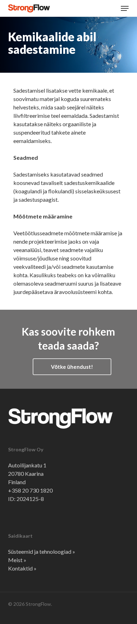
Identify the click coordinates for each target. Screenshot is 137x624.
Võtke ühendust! (72, 367)
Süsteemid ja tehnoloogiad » (41, 551)
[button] (125, 8)
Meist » (17, 560)
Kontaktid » (22, 568)
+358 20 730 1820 (30, 490)
